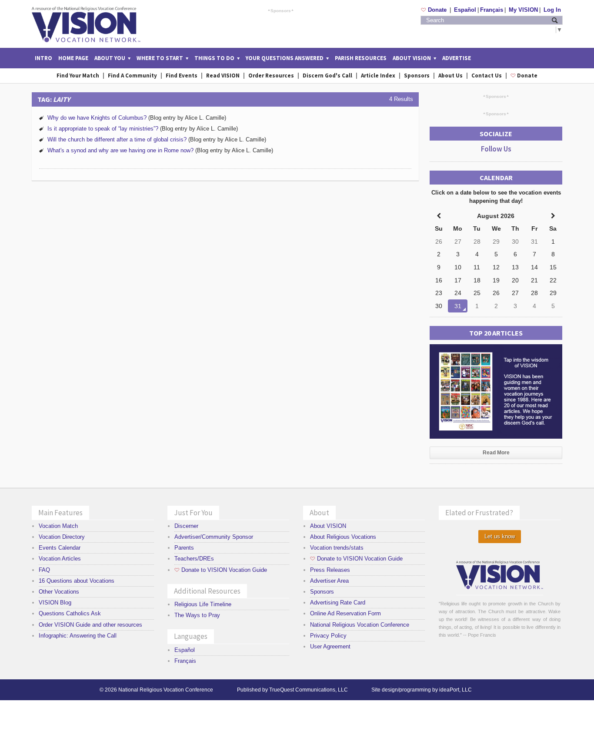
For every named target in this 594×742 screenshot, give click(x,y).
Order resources (271, 75)
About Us (450, 75)
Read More (496, 453)
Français (491, 10)
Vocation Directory (62, 537)
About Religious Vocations (343, 537)
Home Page (73, 58)
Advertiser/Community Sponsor (213, 537)
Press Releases (330, 570)
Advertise (456, 58)
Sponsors (281, 10)
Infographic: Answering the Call (78, 635)
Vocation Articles (60, 558)
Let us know (499, 536)
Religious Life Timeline (202, 604)
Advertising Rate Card (337, 602)
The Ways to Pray (197, 615)
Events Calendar (59, 547)
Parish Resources (361, 58)
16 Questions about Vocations (76, 580)
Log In (552, 10)
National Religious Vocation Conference (359, 624)
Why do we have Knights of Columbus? (97, 117)
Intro (43, 58)
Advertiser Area (329, 580)
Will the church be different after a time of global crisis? (117, 139)
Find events (181, 75)
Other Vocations (59, 591)
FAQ (44, 570)
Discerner (186, 526)
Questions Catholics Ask (70, 613)
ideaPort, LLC (455, 690)
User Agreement (330, 646)
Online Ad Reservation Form (345, 613)
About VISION (328, 526)
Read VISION (223, 75)
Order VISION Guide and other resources (90, 624)
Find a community (132, 75)
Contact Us (486, 75)
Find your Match (78, 75)
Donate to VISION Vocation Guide (220, 570)
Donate (434, 10)
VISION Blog (55, 602)
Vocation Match (58, 526)
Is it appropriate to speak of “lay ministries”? (102, 128)
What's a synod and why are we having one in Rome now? (120, 150)
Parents (184, 547)
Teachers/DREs (194, 558)
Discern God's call (327, 75)
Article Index (378, 75)
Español (465, 10)
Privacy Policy (328, 635)
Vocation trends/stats (337, 547)
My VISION (523, 10)
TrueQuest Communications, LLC (308, 690)
